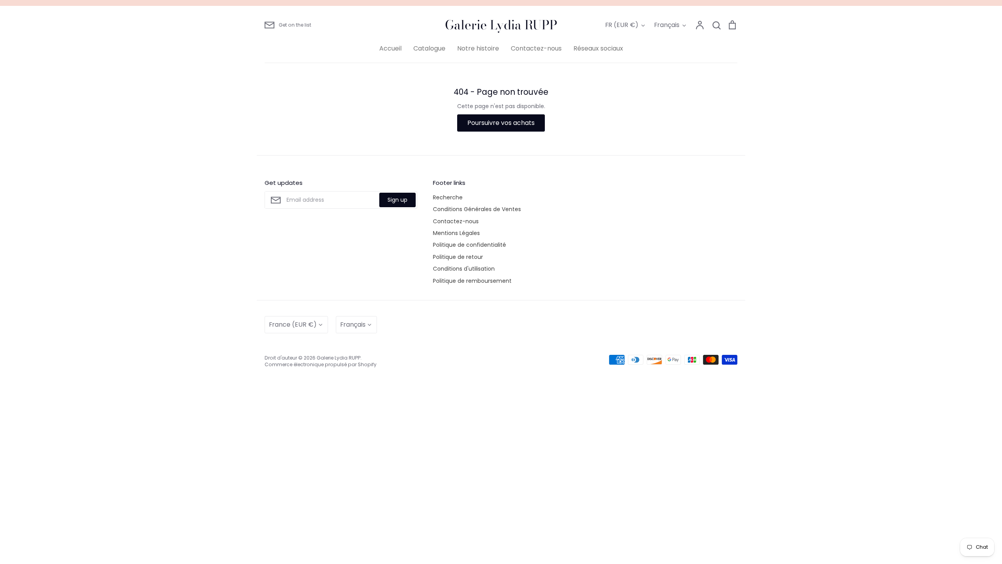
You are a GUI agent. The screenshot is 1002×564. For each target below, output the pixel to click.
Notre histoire (478, 48)
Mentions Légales (456, 233)
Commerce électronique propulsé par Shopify (321, 364)
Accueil (390, 48)
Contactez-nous (536, 48)
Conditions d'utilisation (464, 269)
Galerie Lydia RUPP (501, 25)
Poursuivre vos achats (501, 122)
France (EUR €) (293, 324)
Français (666, 24)
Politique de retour (458, 257)
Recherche (448, 197)
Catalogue (429, 48)
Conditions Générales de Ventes (477, 209)
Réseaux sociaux (598, 48)
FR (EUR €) (621, 24)
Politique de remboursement (472, 281)
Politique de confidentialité (469, 245)
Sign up (397, 200)
